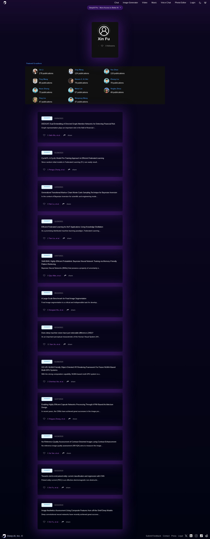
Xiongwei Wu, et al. (56, 310)
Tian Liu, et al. (54, 238)
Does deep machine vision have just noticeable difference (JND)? (67, 333)
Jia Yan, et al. (54, 453)
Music (154, 3)
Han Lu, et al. (54, 204)
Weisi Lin (78, 89)
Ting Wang (43, 79)
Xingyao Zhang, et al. (57, 419)
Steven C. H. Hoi (81, 79)
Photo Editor (180, 3)
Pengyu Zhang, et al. (57, 170)
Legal (180, 536)
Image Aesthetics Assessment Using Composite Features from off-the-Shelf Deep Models (77, 510)
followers (110, 46)
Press (173, 536)
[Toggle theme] (200, 3)
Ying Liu (42, 98)
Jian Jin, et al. (55, 344)
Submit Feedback (153, 536)
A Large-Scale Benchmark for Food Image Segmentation (63, 298)
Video (144, 3)
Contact (166, 536)
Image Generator (130, 3)
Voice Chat (166, 3)
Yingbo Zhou (115, 89)
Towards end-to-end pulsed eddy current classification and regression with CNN (72, 476)
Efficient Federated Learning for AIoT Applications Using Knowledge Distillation (72, 227)
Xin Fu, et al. (54, 487)
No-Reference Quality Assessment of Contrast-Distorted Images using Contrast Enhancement (78, 442)
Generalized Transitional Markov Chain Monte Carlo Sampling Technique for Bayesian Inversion (79, 192)
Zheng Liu (114, 79)
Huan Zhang (44, 89)
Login (192, 3)
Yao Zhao (114, 70)
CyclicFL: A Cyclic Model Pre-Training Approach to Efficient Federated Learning (72, 158)
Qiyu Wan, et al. (55, 276)
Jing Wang (79, 70)
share (70, 135)
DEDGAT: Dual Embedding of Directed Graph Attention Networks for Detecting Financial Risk (78, 124)
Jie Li (41, 70)
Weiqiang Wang (81, 98)
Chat (116, 3)
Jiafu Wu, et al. (54, 135)
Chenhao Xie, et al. (56, 382)
